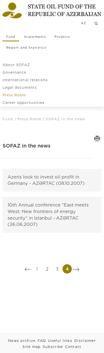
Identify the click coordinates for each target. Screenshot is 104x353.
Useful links (60, 341)
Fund (10, 37)
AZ (83, 23)
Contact (73, 347)
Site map (31, 347)
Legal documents (20, 87)
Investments (35, 37)
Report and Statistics (26, 47)
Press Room (14, 95)
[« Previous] (28, 269)
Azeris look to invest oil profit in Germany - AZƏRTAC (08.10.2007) (46, 180)
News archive (22, 341)
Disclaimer (85, 341)
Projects (62, 37)
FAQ (42, 341)
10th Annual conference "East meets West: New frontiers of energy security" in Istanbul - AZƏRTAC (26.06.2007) (48, 214)
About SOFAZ (16, 65)
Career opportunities (23, 103)
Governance (15, 72)
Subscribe (53, 347)
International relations (25, 80)
